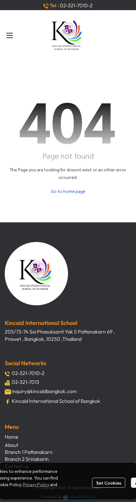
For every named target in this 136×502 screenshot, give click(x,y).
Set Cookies (108, 483)
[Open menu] (9, 35)
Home (11, 437)
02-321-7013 (25, 382)
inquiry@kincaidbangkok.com (44, 391)
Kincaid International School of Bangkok (56, 401)
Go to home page (68, 191)
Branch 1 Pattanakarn (29, 452)
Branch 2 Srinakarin (27, 459)
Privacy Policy (36, 484)
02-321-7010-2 (76, 5)
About (11, 445)
